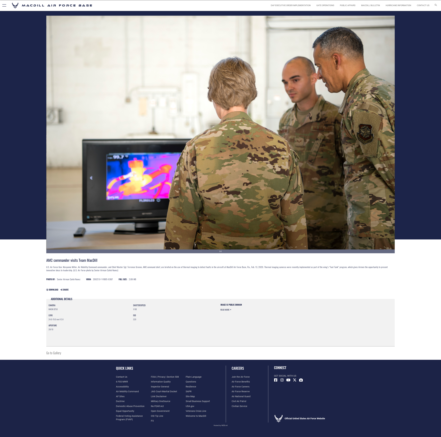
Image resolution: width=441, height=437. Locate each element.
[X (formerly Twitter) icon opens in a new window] (294, 380)
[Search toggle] (435, 5)
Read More (225, 309)
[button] (3, 5)
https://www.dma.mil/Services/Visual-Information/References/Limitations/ (293, 318)
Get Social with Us (285, 375)
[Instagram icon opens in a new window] (282, 380)
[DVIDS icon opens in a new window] (301, 380)
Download (53, 289)
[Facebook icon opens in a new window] (275, 380)
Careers (238, 368)
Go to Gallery (53, 352)
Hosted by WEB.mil (221, 425)
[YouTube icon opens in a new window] (288, 380)
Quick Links (124, 368)
